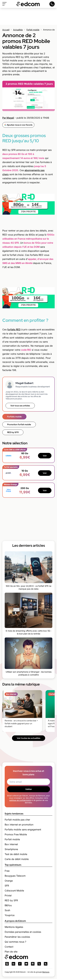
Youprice (9, 915)
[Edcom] (28, 4)
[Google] (7, 963)
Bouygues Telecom (15, 875)
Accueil (5, 29)
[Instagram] (32, 963)
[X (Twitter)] (39, 963)
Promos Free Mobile (16, 834)
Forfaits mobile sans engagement (23, 829)
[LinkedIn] (13, 963)
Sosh (7, 910)
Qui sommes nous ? (15, 941)
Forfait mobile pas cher (17, 819)
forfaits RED (14, 329)
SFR (7, 885)
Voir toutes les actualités (28, 738)
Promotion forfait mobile (19, 424)
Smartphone (11, 849)
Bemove (45, 972)
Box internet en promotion (19, 824)
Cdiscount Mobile (14, 890)
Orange (9, 880)
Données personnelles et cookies (23, 931)
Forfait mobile (32, 29)
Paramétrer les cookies (17, 936)
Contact (9, 946)
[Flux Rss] (45, 963)
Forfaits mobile (14, 416)
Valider (28, 789)
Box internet (11, 844)
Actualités (18, 29)
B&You (8, 905)
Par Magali (8, 117)
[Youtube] (26, 963)
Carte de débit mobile (17, 859)
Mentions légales (14, 926)
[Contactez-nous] (52, 4)
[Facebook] (20, 963)
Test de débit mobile (16, 854)
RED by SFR (13, 432)
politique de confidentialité (20, 800)
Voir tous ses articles (20, 405)
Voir (45, 455)
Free (7, 870)
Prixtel (8, 895)
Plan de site (11, 951)
